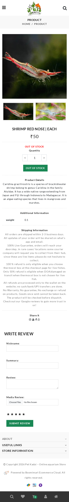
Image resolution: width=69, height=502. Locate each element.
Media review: (15, 397)
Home (26, 23)
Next (65, 67)
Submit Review (19, 423)
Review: (11, 377)
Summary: (12, 360)
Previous (4, 67)
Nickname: (13, 343)
